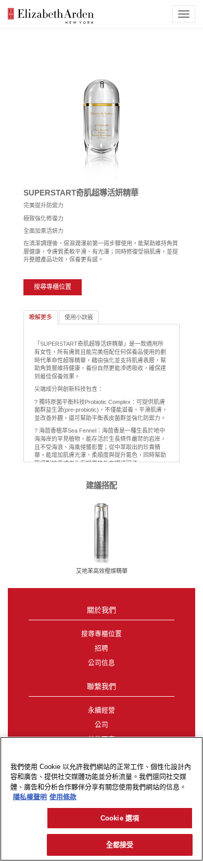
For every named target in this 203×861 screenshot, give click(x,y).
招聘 (101, 648)
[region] (101, 799)
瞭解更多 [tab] (40, 317)
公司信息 (101, 663)
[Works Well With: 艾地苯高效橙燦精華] (101, 532)
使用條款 (63, 797)
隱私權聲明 (30, 797)
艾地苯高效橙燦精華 (102, 571)
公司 (101, 724)
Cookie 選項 (119, 818)
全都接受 (120, 845)
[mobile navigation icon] (183, 14)
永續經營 (101, 710)
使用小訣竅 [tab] (79, 317)
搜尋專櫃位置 (52, 287)
